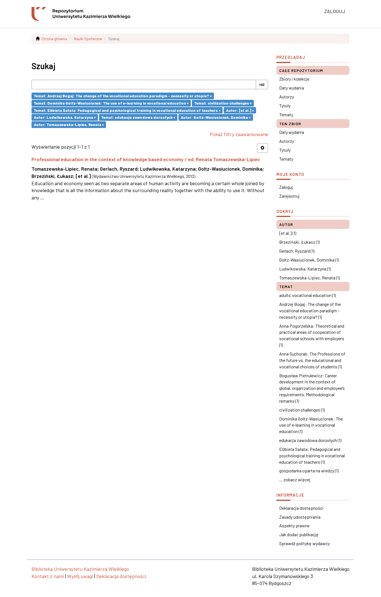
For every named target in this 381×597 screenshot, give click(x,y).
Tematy (286, 114)
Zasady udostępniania (299, 516)
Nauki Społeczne (88, 38)
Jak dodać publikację (299, 534)
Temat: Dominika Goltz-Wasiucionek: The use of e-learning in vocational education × (111, 103)
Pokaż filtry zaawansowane (239, 134)
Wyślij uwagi (80, 576)
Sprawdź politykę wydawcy (304, 543)
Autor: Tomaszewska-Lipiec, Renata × (69, 124)
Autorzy (286, 96)
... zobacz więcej (294, 479)
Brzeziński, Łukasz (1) (299, 242)
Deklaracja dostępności (301, 508)
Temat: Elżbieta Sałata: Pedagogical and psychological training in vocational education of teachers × (127, 110)
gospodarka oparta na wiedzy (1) (309, 470)
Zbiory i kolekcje (294, 78)
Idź (261, 84)
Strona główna (54, 38)
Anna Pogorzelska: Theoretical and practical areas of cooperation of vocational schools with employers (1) (311, 335)
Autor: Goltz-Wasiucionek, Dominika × (215, 117)
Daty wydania (291, 87)
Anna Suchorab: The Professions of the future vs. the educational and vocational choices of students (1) (312, 360)
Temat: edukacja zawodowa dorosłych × (138, 117)
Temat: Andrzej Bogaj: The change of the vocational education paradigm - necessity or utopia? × (123, 95)
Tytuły (285, 105)
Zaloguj (286, 187)
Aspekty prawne (294, 525)
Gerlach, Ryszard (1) (296, 250)
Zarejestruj (289, 196)
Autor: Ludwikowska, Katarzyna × (65, 117)
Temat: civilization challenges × (223, 103)
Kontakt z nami (48, 576)
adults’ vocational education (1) (307, 295)
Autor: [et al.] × (240, 110)
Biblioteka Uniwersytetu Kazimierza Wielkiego (80, 569)
